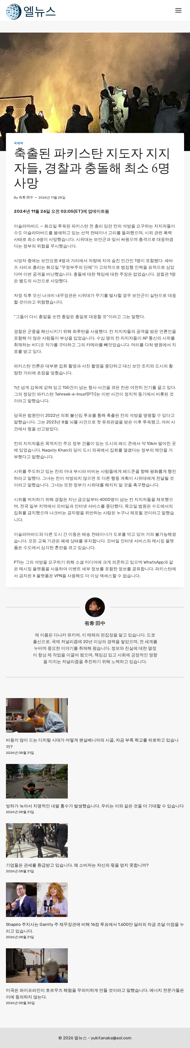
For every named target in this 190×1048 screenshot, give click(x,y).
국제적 (18, 143)
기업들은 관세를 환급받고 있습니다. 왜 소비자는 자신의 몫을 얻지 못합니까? (77, 865)
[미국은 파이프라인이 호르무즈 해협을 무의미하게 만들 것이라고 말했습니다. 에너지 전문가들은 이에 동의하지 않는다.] (95, 965)
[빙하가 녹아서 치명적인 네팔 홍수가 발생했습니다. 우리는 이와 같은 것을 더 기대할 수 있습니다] (95, 781)
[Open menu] (178, 10)
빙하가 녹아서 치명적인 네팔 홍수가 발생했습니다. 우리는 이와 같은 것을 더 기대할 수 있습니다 (95, 805)
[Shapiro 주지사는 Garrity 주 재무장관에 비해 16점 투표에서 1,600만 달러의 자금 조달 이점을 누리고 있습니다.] (95, 899)
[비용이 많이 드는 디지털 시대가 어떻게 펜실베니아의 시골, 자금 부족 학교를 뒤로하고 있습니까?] (95, 715)
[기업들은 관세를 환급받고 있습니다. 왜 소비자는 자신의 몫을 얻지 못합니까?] (95, 840)
